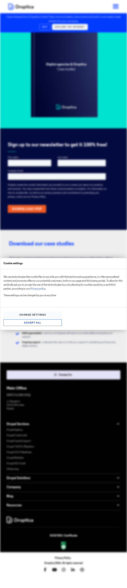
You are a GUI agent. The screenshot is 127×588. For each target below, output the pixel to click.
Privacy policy (37, 288)
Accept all (32, 323)
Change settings (32, 315)
